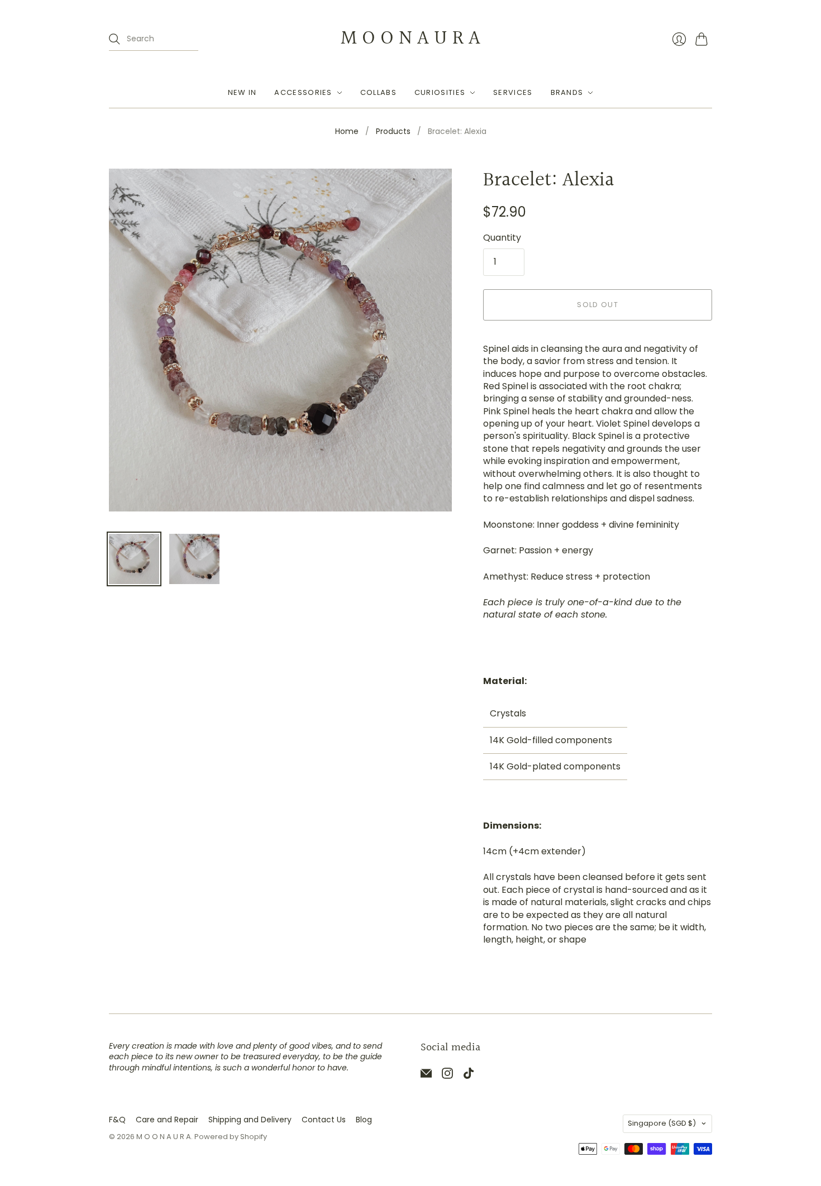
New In (242, 92)
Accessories (303, 92)
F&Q (117, 1119)
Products (393, 131)
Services (512, 92)
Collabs (378, 92)
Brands (567, 92)
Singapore (662, 1123)
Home (347, 131)
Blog (364, 1119)
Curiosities (439, 92)
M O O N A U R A (410, 38)
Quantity (502, 238)
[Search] (114, 39)
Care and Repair (167, 1119)
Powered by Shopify (230, 1136)
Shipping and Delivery (250, 1119)
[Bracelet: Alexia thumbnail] (134, 559)
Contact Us (324, 1119)
